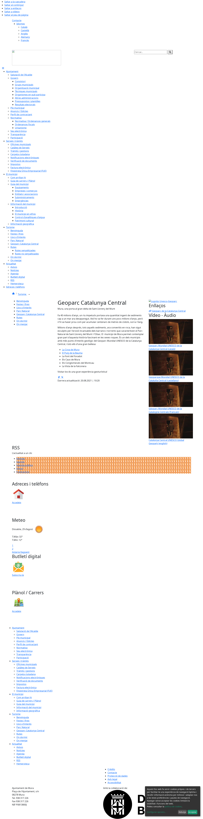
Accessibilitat (114, 782)
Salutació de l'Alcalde (27, 631)
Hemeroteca (22, 763)
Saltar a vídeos (12, 11)
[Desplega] (29, 294)
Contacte (16, 20)
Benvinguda (22, 301)
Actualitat (17, 743)
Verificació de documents (29, 680)
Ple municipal (23, 637)
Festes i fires (22, 304)
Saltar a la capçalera (14, 1)
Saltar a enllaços (12, 8)
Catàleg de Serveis (25, 667)
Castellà (25, 30)
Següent (25, 552)
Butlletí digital (23, 757)
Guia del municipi (25, 704)
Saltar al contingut (14, 4)
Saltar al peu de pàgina (16, 14)
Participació (22, 657)
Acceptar (192, 812)
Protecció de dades (118, 775)
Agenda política (24, 465)
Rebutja (182, 812)
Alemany (25, 37)
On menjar (22, 324)
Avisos (19, 468)
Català (24, 27)
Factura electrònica (26, 687)
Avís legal (112, 779)
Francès (25, 40)
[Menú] (3, 68)
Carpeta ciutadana (26, 674)
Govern (20, 634)
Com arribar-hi (24, 697)
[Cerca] (170, 52)
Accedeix (16, 502)
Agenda (20, 461)
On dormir (21, 320)
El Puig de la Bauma (72, 352)
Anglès (24, 33)
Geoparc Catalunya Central (30, 314)
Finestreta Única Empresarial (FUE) (34, 690)
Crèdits (111, 769)
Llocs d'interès (23, 307)
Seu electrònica (24, 651)
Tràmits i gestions (25, 670)
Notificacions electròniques (30, 677)
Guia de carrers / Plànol (28, 700)
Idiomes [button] (20, 23)
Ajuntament (18, 627)
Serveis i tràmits (20, 660)
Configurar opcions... (156, 812)
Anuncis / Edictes (25, 641)
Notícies (20, 458)
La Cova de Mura (70, 349)
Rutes (19, 317)
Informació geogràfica (28, 710)
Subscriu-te (18, 575)
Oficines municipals (26, 664)
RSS (18, 760)
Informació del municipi (28, 707)
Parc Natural (23, 310)
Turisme (22, 294)
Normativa (21, 647)
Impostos (21, 684)
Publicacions (23, 471)
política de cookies (173, 806)
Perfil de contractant (27, 644)
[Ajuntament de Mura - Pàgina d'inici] (36, 57)
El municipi (17, 694)
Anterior (16, 552)
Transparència (23, 654)
